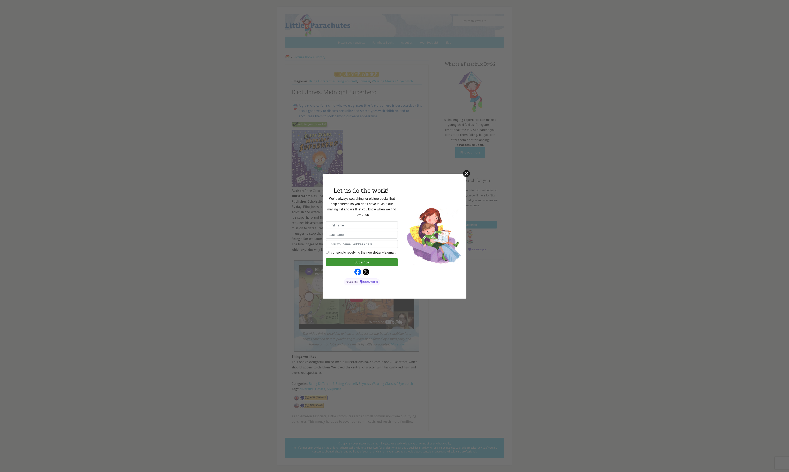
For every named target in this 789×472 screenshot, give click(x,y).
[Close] (466, 173)
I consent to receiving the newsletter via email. (362, 252)
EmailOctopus (370, 282)
